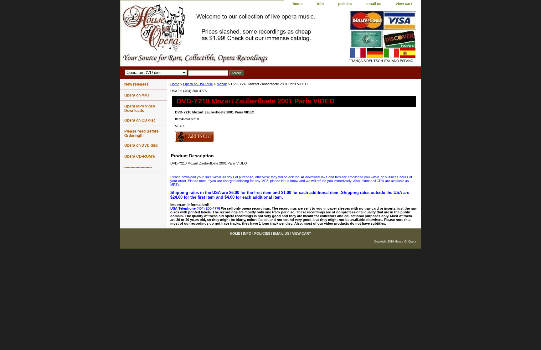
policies (345, 4)
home (298, 4)
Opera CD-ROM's (139, 156)
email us (373, 4)
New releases (136, 84)
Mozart (222, 84)
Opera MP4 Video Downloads (139, 108)
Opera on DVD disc (198, 84)
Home (174, 84)
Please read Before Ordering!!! (141, 133)
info (320, 4)
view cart (404, 4)
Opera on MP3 (136, 95)
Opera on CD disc (140, 120)
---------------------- (138, 167)
